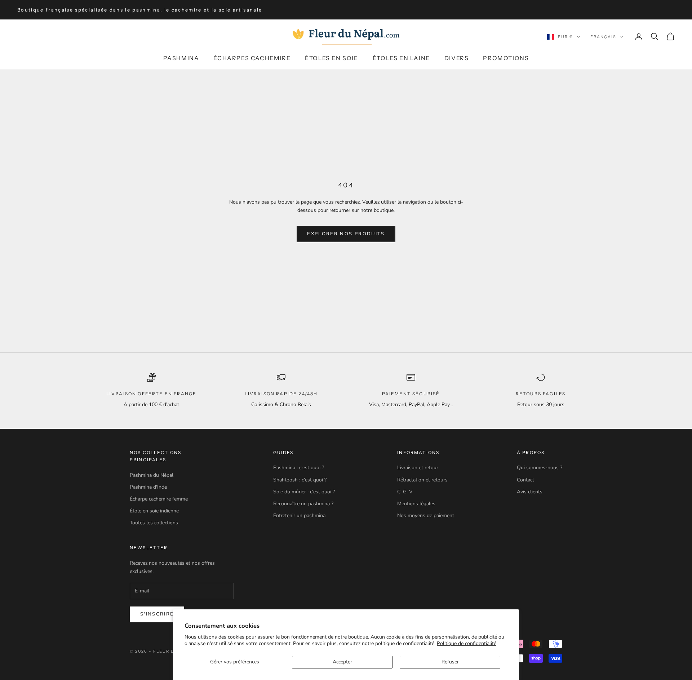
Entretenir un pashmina (299, 515)
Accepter (342, 661)
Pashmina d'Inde (148, 487)
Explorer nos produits (346, 234)
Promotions (506, 58)
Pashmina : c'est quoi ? (298, 467)
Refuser (450, 661)
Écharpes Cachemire (251, 58)
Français (603, 36)
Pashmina (181, 58)
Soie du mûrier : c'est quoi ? (304, 491)
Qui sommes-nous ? (539, 467)
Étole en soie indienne (154, 510)
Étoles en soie (331, 58)
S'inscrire (157, 614)
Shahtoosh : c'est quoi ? (300, 479)
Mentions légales (416, 503)
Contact (525, 479)
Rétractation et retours (422, 479)
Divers (456, 58)
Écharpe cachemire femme (159, 498)
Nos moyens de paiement (425, 515)
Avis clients (529, 491)
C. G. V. (405, 491)
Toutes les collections (154, 522)
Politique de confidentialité (466, 643)
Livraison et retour (417, 467)
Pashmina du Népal (151, 475)
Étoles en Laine (401, 58)
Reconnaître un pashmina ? (303, 503)
